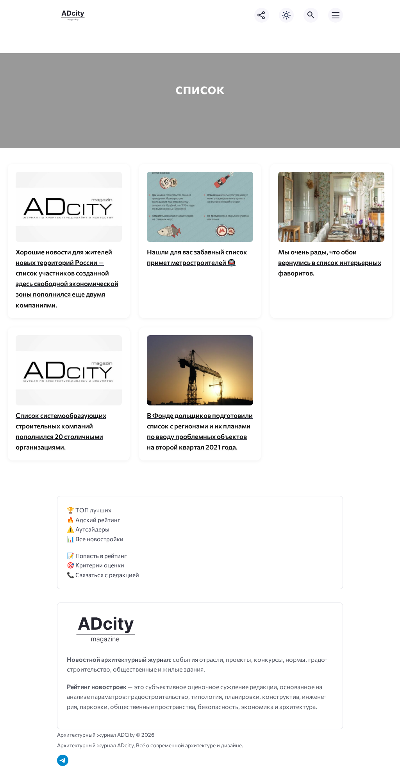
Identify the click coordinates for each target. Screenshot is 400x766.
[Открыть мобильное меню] (335, 15)
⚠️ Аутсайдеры (88, 529)
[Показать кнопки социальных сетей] (261, 15)
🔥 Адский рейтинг (93, 519)
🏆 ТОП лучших (89, 510)
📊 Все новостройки (95, 538)
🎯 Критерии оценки (95, 565)
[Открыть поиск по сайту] (311, 15)
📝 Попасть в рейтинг (97, 555)
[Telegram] (62, 760)
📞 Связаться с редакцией (103, 574)
